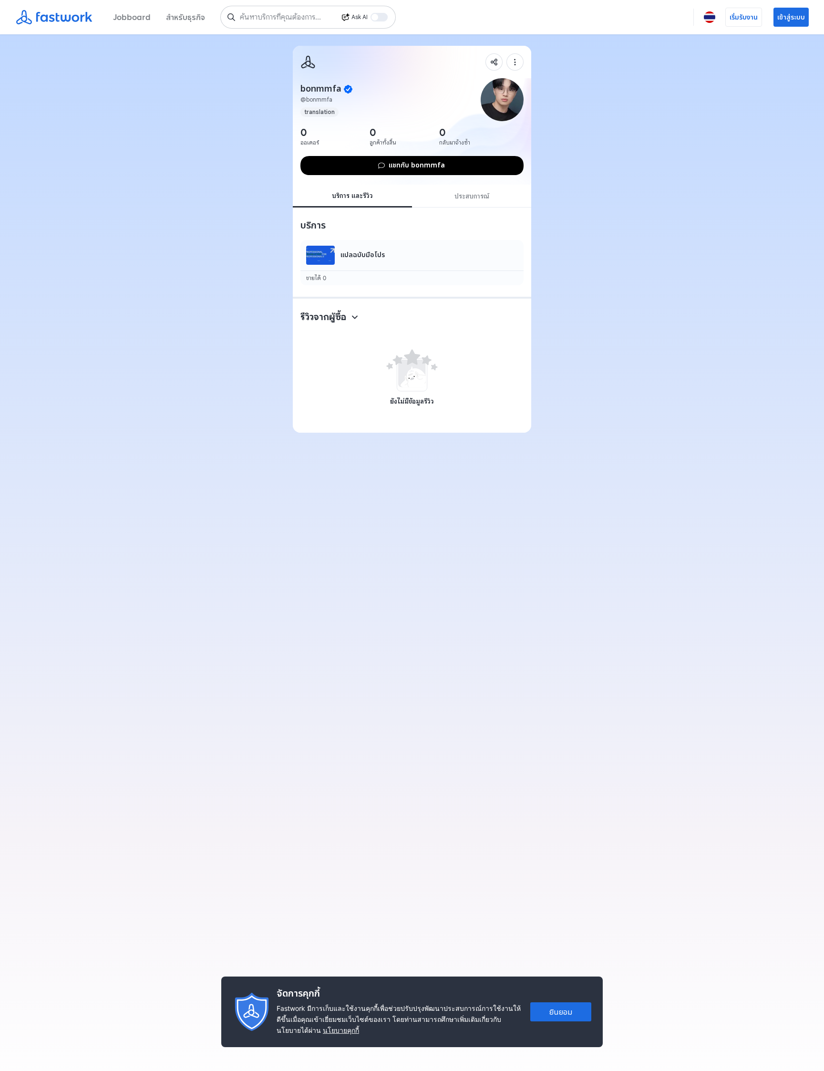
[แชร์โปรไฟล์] (494, 62)
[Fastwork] (308, 62)
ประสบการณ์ (471, 196)
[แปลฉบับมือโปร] (412, 262)
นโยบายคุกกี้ (341, 1030)
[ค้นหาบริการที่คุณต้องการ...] (231, 17)
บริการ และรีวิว (352, 195)
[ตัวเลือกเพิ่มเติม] (515, 62)
